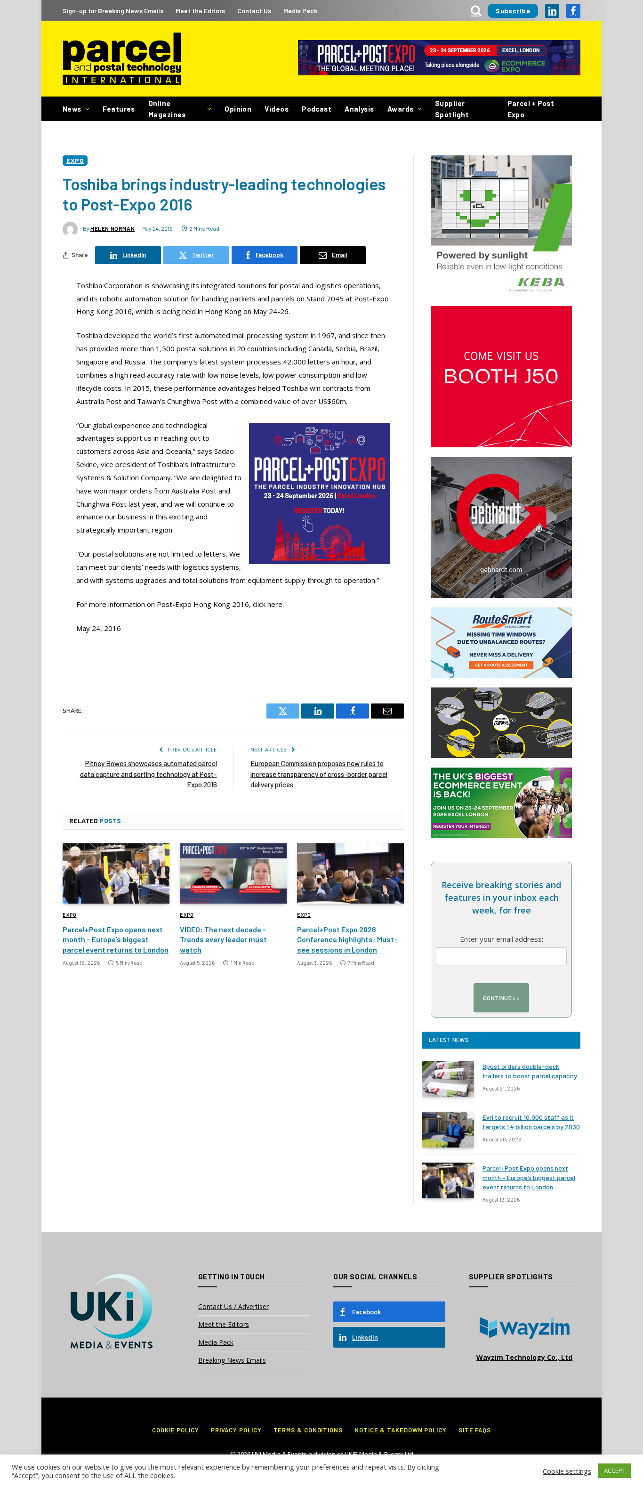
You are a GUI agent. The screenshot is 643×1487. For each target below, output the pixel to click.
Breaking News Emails (232, 1360)
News (72, 109)
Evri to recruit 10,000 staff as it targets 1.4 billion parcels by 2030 (531, 1122)
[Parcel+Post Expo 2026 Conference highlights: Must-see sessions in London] (350, 873)
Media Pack (300, 11)
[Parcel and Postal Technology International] (122, 59)
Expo (75, 160)
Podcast (316, 109)
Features (119, 109)
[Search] (476, 10)
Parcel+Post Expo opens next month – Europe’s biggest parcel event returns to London (116, 939)
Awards (400, 109)
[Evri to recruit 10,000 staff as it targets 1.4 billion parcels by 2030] (448, 1130)
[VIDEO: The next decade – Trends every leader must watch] (233, 873)
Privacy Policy (236, 1430)
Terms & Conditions (308, 1430)
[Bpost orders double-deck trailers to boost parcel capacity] (448, 1079)
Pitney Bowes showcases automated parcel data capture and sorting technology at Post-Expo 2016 (148, 774)
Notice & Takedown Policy (400, 1430)
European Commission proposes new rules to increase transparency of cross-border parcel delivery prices (318, 774)
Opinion (238, 109)
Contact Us (254, 11)
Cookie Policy (175, 1430)
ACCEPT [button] (615, 1470)
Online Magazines (167, 109)
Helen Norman (112, 228)
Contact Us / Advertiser (233, 1306)
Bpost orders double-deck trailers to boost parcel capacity (529, 1071)
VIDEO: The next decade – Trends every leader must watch (223, 939)
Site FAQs (474, 1430)
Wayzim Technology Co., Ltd (524, 1357)
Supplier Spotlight (452, 109)
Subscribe (513, 11)
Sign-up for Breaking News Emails (113, 11)
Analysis (359, 109)
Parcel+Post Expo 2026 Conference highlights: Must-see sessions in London (347, 939)
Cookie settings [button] (567, 1471)
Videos (277, 109)
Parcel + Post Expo (531, 109)
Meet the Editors (200, 11)
